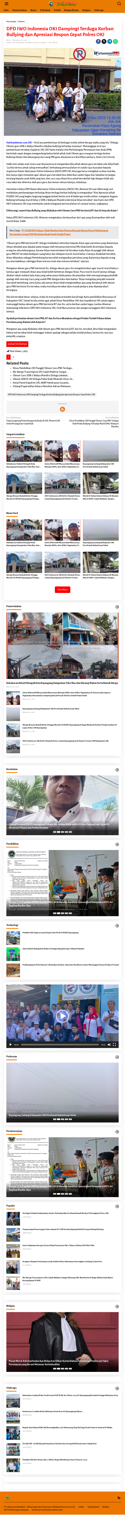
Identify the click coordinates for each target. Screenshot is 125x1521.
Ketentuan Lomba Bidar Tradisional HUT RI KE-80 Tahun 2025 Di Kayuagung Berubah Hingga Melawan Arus (70, 1395)
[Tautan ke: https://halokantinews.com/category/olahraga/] (117, 1389)
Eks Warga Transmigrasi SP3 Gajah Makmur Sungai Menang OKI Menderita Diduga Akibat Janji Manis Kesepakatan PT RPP (67, 1279)
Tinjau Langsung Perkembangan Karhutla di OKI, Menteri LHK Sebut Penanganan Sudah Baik (33, 421)
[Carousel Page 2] (58, 832)
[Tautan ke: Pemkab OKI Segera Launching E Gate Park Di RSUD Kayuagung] (13, 938)
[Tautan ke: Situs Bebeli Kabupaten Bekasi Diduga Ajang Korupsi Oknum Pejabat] (13, 954)
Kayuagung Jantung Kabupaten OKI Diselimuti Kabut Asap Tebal (98, 465)
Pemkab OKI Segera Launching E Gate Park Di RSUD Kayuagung (50, 933)
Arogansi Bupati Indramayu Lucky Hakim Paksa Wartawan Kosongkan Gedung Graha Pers (62, 1262)
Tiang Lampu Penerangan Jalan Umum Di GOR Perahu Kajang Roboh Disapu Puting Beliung (63, 1229)
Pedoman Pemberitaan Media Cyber (47, 1510)
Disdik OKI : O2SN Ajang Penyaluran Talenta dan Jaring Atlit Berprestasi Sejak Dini (59, 1444)
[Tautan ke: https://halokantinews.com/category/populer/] (117, 1206)
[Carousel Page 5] (70, 832)
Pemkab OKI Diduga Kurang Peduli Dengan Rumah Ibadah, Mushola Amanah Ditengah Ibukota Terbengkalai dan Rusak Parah (58, 1363)
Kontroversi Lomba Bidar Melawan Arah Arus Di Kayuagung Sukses (52, 1411)
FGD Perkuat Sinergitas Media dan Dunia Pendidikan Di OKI (40, 906)
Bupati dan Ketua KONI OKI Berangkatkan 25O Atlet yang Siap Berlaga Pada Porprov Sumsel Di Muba (67, 1428)
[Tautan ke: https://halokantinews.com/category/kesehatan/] (117, 770)
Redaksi (105, 1507)
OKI (14, 42)
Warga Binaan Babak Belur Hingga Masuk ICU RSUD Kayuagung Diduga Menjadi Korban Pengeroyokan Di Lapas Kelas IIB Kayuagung (22, 497)
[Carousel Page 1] (54, 832)
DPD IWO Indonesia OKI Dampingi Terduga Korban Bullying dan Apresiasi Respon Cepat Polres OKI (51, 394)
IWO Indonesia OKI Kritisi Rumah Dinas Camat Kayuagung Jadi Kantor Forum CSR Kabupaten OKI (62, 497)
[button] (62, 1016)
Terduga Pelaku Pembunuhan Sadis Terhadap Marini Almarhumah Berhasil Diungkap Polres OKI (65, 1213)
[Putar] (10, 1044)
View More (62, 589)
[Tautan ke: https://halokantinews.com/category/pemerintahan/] (117, 607)
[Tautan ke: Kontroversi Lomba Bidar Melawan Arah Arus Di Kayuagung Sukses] (13, 1417)
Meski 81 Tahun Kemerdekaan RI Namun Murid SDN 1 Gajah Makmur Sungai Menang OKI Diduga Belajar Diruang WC (100, 497)
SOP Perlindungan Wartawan (16, 1510)
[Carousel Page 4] (66, 832)
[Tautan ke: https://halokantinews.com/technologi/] (117, 926)
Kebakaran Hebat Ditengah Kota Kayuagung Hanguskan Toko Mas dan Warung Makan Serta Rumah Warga (22, 465)
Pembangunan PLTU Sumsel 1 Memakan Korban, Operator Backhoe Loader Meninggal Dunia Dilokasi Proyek (70, 965)
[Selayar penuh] (114, 1044)
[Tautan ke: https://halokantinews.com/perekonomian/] (117, 1132)
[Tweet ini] (104, 41)
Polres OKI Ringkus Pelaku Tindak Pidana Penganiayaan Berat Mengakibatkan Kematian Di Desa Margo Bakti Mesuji (59, 1113)
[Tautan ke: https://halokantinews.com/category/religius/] (117, 1307)
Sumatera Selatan (40, 42)
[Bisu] (109, 1044)
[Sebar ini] (98, 41)
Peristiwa (29, 42)
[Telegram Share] (109, 41)
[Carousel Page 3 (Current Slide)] (62, 832)
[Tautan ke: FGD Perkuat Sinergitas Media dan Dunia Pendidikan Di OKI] (62, 883)
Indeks (81, 1507)
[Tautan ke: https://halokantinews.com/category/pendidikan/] (117, 845)
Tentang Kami (93, 1507)
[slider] (60, 1044)
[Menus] (6, 4)
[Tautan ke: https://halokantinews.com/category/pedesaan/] (117, 1057)
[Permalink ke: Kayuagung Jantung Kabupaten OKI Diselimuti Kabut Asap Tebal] (101, 451)
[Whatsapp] (115, 41)
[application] (62, 1016)
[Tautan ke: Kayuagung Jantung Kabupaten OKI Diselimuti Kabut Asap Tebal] (13, 714)
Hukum (9, 42)
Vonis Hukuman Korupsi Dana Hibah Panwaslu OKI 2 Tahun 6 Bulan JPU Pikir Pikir (58, 1245)
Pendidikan (20, 42)
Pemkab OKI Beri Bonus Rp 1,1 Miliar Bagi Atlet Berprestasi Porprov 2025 (54, 1460)
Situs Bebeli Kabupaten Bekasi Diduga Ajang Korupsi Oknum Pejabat (53, 949)
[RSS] (62, 409)
